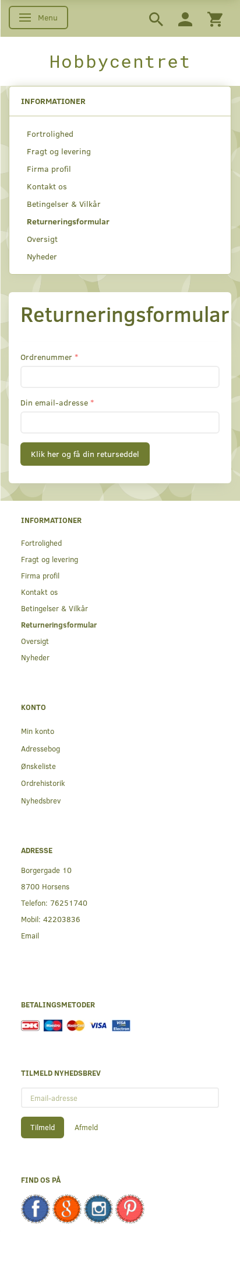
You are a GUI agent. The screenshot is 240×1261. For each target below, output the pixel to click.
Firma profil (49, 168)
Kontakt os (47, 186)
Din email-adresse (54, 402)
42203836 (61, 919)
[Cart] (215, 18)
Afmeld (86, 1127)
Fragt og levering (59, 151)
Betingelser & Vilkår (64, 203)
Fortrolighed (50, 133)
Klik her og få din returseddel (85, 453)
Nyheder (42, 256)
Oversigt (42, 238)
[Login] (185, 18)
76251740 (68, 902)
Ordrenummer (46, 356)
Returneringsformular (68, 221)
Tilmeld (42, 1127)
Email (30, 935)
